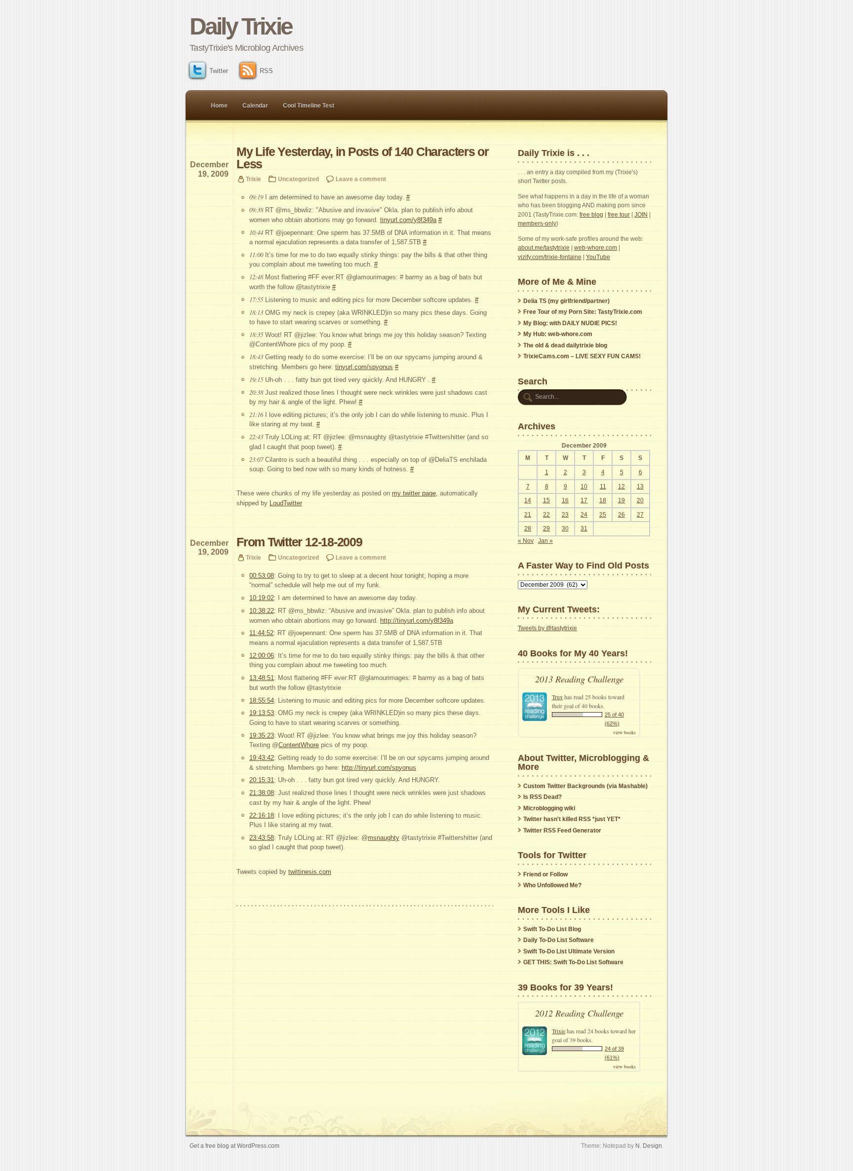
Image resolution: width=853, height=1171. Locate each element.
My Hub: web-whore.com (557, 334)
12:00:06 (261, 655)
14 (527, 500)
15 (546, 500)
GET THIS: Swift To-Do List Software (573, 962)
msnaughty (383, 837)
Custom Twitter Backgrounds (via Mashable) (585, 786)
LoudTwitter (286, 503)
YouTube (598, 257)
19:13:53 (261, 713)
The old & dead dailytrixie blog (565, 345)
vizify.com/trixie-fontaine (550, 257)
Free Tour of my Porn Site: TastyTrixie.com (582, 311)
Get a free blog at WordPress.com (234, 1145)
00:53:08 (261, 575)
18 (602, 500)
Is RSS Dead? (542, 796)
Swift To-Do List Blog (552, 929)
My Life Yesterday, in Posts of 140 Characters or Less (362, 158)
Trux (557, 697)
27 (640, 514)
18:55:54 (261, 700)
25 (602, 514)
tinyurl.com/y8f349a (408, 220)
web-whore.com (595, 247)
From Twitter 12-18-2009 (299, 542)
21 (527, 514)
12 (621, 486)
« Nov (526, 540)
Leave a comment (361, 179)
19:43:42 (261, 757)
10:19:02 (261, 598)
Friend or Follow (545, 874)
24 (584, 514)
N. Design (648, 1145)
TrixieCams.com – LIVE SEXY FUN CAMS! (582, 356)
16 (565, 500)
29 (546, 528)
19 (621, 500)
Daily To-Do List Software (558, 940)
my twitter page (414, 493)
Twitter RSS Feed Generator (562, 830)
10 (584, 486)
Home (219, 105)
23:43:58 (261, 837)
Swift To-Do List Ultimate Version (569, 951)
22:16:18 (261, 815)
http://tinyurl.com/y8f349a (416, 620)
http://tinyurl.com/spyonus (379, 767)
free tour (619, 214)
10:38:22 (261, 610)
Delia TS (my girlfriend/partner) (566, 301)
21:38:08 (261, 792)
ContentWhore (298, 745)
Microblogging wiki (549, 808)
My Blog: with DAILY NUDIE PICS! (570, 323)
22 (546, 514)
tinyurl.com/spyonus (364, 367)
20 (640, 500)
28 (527, 528)
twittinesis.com (309, 871)
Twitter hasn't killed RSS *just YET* (571, 819)
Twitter (218, 71)
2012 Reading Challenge (579, 1013)
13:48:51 (261, 677)
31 (584, 528)
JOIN (641, 214)
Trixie (253, 179)
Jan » (545, 540)
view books (624, 732)
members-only (537, 223)
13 (640, 486)
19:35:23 (261, 735)
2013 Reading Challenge (579, 679)
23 (565, 514)
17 (584, 500)
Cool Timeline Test (308, 105)
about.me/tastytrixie (544, 247)
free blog (591, 214)
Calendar (255, 105)
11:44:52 (261, 633)
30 (565, 528)
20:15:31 (261, 780)
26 (621, 514)
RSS (266, 71)
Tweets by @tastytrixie (547, 628)
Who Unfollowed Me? (552, 885)
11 (603, 486)
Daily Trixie (241, 26)
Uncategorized (298, 179)
